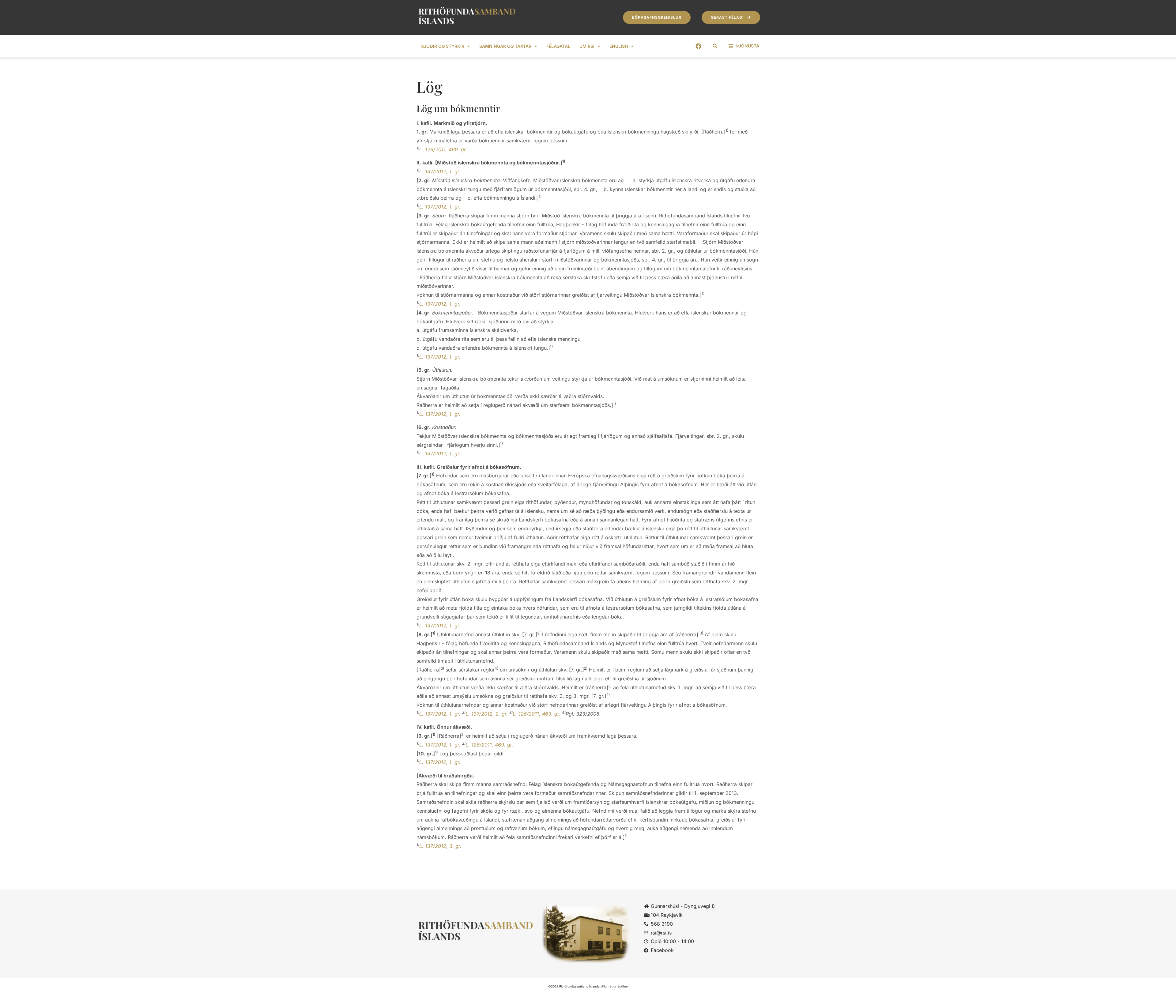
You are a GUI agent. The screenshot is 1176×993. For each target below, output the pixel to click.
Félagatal (558, 46)
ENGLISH (618, 46)
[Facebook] (698, 46)
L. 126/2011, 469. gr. (443, 149)
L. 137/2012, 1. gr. (440, 171)
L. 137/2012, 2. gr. (487, 714)
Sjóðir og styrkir (442, 46)
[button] (715, 46)
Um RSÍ (586, 46)
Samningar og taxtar (505, 46)
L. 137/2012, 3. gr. (440, 846)
